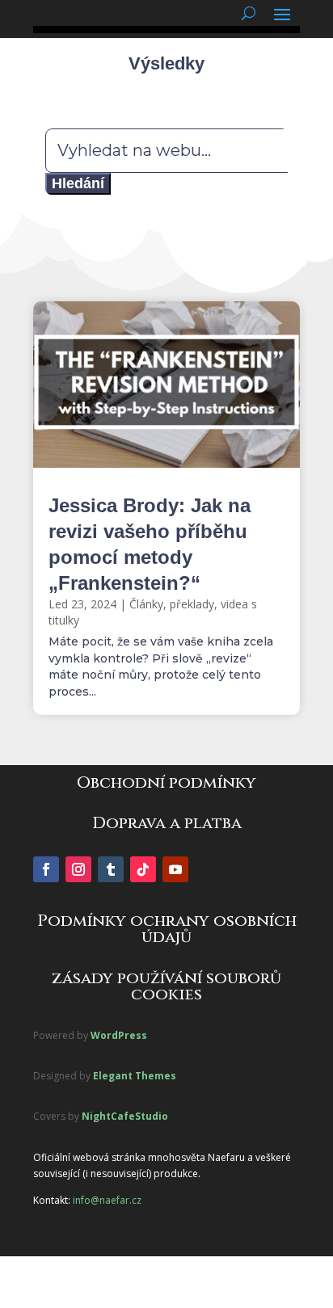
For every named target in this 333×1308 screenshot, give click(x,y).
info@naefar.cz (107, 1200)
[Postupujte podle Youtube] (175, 869)
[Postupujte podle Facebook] (46, 869)
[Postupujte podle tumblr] (111, 869)
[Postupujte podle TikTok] (143, 869)
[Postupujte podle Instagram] (78, 869)
